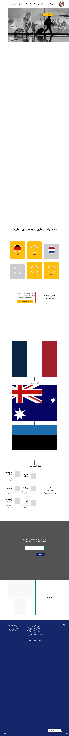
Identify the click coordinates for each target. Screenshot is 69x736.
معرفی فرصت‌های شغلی (9, 478)
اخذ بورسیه (25, 502)
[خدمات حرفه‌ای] (17, 488)
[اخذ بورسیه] (33, 503)
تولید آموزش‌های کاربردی (9, 505)
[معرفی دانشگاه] (33, 488)
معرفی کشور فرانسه (34, 383)
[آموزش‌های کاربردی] (17, 501)
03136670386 (12, 626)
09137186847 (13, 631)
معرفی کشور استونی (34, 466)
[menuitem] (51, 4)
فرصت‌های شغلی (8, 473)
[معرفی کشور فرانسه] (34, 359)
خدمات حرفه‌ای (9, 487)
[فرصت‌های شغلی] (17, 474)
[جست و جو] (40, 12)
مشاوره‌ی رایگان (24, 475)
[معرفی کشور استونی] (34, 442)
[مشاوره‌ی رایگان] (33, 476)
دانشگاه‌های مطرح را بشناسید (25, 493)
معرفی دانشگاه (25, 487)
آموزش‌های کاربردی (8, 500)
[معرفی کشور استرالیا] (34, 403)
